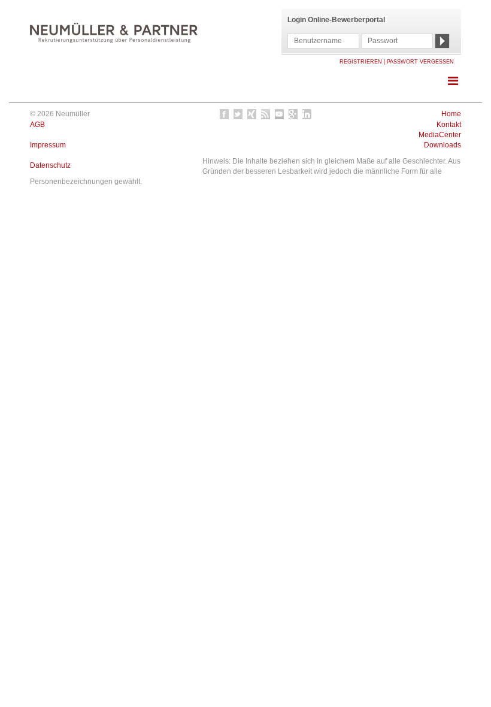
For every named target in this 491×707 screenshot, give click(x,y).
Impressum (48, 145)
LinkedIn (307, 114)
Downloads (442, 145)
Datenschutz (50, 165)
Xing (252, 114)
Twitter (239, 114)
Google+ (294, 114)
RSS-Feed (266, 114)
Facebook (225, 114)
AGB (37, 124)
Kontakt (449, 124)
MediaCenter (440, 135)
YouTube (280, 114)
